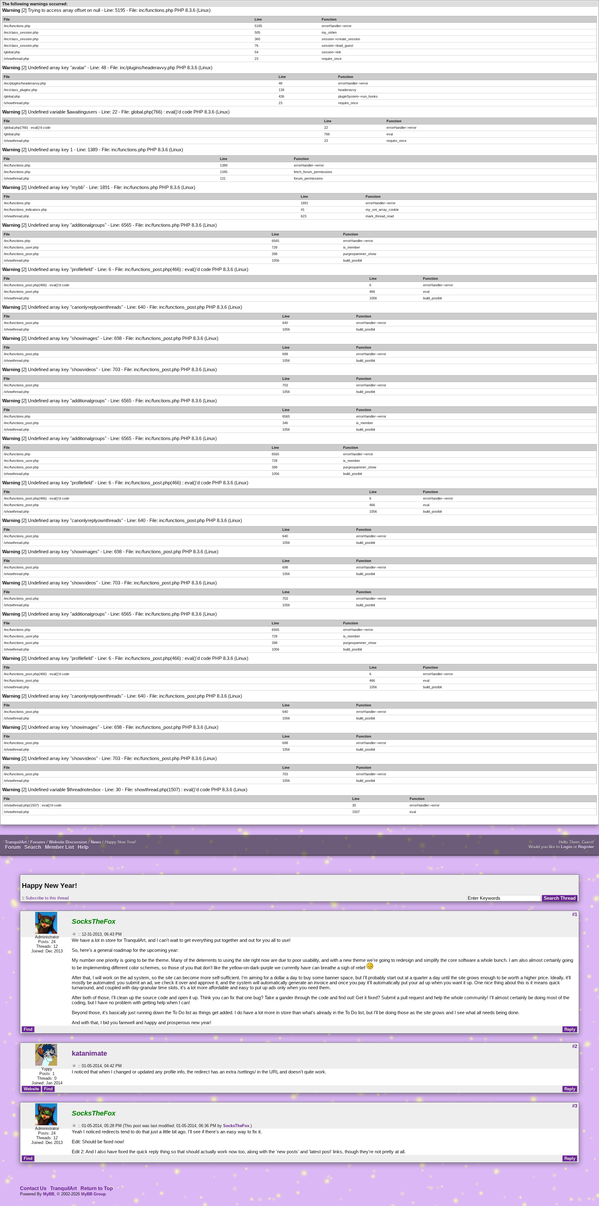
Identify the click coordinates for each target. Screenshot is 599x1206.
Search (32, 847)
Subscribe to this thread (47, 898)
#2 (574, 1046)
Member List (59, 847)
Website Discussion (68, 842)
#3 (574, 1105)
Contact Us (33, 1188)
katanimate (89, 1053)
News (96, 842)
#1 (574, 914)
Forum (13, 847)
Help (83, 847)
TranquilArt (16, 842)
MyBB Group (93, 1194)
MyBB (48, 1194)
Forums (37, 842)
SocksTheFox (236, 1125)
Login (566, 847)
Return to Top (96, 1188)
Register (586, 847)
